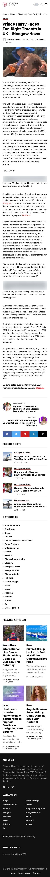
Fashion (8, 555)
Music (8, 585)
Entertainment (12, 548)
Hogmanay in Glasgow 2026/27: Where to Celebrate (29, 473)
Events (8, 551)
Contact (36, 873)
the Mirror (26, 215)
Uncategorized (12, 608)
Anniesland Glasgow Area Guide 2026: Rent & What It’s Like (29, 506)
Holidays (9, 578)
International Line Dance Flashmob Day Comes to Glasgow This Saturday (12, 657)
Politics (8, 596)
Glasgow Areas (12, 570)
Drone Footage (12, 544)
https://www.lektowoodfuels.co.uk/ (19, 836)
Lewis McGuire (13, 39)
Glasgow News (12, 680)
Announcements (12, 525)
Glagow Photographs (15, 559)
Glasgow (7, 203)
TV (6, 604)
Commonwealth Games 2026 (18, 540)
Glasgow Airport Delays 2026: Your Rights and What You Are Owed (30, 459)
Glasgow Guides (12, 574)
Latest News (24, 873)
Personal (9, 593)
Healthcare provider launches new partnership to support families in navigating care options (13, 720)
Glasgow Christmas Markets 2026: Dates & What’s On (29, 489)
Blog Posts (10, 529)
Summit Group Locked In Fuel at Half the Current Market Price (36, 655)
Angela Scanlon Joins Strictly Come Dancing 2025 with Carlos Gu (36, 716)
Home (5, 14)
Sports (8, 600)
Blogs (7, 533)
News (12, 14)
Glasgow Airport (12, 566)
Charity (8, 537)
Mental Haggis (12, 581)
